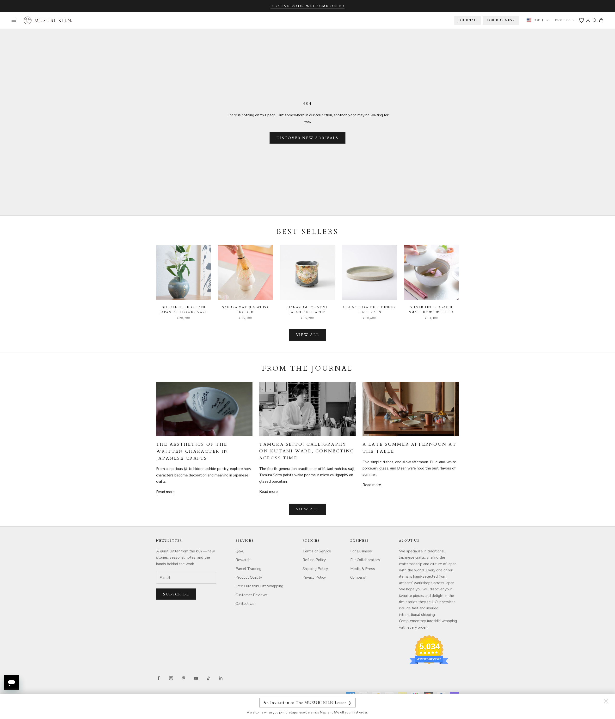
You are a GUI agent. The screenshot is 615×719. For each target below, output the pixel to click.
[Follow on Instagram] (171, 678)
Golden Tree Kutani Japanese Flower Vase (183, 309)
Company (358, 577)
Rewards (243, 560)
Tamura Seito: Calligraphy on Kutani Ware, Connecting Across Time (306, 451)
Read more (165, 491)
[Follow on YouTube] (196, 678)
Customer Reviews (251, 595)
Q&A (239, 551)
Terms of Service (316, 551)
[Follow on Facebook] (158, 678)
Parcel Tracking (248, 568)
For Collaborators (365, 560)
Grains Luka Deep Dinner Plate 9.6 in (369, 309)
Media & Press (362, 568)
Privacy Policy (314, 577)
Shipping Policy (315, 568)
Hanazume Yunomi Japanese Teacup (307, 309)
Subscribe (176, 594)
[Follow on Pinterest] (183, 678)
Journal (467, 20)
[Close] (606, 701)
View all (307, 334)
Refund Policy (314, 560)
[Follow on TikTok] (208, 678)
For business (501, 20)
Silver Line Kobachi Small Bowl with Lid (431, 309)
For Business (361, 551)
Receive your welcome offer (308, 6)
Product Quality (248, 577)
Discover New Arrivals (307, 138)
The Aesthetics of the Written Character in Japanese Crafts (192, 451)
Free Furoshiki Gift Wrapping (259, 586)
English (562, 20)
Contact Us (244, 603)
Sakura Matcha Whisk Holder (245, 309)
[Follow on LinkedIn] (221, 678)
